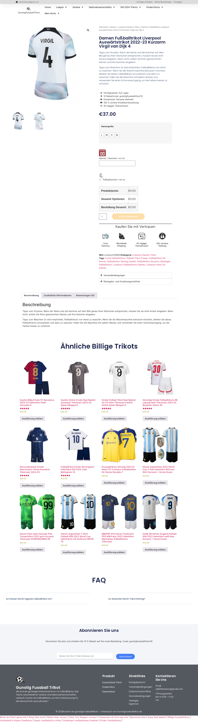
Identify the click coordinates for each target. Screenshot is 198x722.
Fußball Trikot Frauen (137, 258)
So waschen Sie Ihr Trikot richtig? (126, 598)
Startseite (103, 27)
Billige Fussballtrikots (179, 717)
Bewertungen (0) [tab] (85, 295)
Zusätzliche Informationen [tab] (57, 295)
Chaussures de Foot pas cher (113, 717)
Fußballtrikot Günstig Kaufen (121, 261)
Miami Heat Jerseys (57, 717)
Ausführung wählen (32, 418)
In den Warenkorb (128, 216)
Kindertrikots (153, 7)
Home (48, 7)
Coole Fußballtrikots (115, 258)
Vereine (76, 7)
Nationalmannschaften (100, 7)
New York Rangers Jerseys (83, 717)
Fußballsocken (114, 179)
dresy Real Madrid (157, 717)
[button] (88, 30)
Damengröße (107, 126)
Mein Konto (50, 13)
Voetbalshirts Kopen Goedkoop (16, 720)
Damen (113, 27)
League (60, 7)
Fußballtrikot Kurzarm (148, 261)
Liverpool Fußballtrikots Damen (129, 264)
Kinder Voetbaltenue (110, 720)
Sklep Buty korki (37, 717)
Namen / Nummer (112, 158)
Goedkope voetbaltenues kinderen (80, 720)
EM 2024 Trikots (129, 7)
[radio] (102, 135)
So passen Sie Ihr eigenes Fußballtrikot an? (29, 598)
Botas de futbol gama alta (13, 717)
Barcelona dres (138, 717)
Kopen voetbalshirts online (47, 720)
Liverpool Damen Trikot (129, 27)
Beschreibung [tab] (31, 295)
